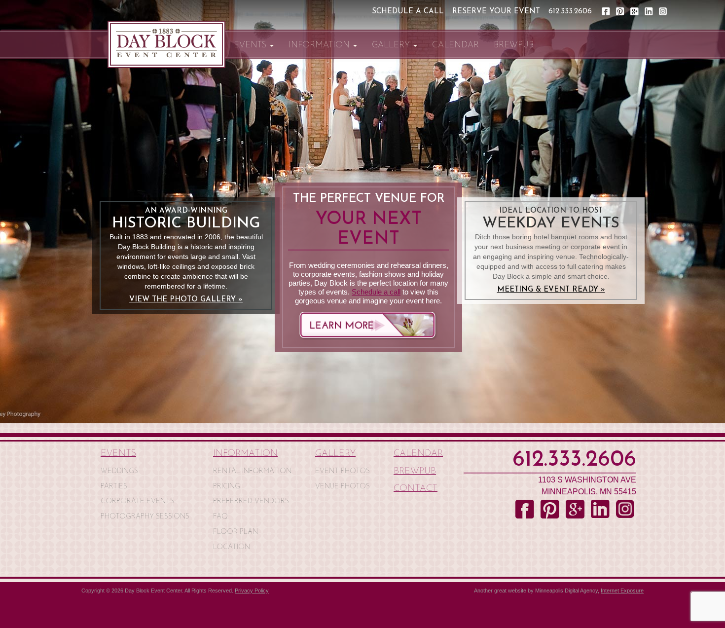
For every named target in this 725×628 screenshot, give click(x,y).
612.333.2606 (570, 11)
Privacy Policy (252, 590)
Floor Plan (235, 532)
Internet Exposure (622, 590)
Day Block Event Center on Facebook (606, 11)
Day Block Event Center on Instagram (663, 11)
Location (231, 547)
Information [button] (320, 45)
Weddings (119, 471)
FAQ (220, 516)
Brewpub (514, 45)
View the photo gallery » (186, 299)
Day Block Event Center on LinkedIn (649, 11)
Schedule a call (376, 292)
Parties (114, 486)
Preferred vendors (251, 501)
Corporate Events (137, 501)
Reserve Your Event (496, 11)
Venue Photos (342, 486)
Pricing (226, 486)
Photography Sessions (145, 516)
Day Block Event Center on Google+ (635, 11)
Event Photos (342, 471)
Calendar (455, 45)
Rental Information (252, 471)
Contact (415, 488)
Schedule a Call (408, 11)
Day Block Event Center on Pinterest (620, 11)
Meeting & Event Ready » (551, 290)
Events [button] (251, 45)
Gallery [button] (392, 45)
